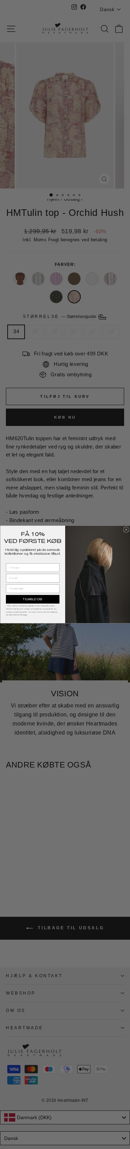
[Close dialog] (126, 529)
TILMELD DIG (32, 599)
